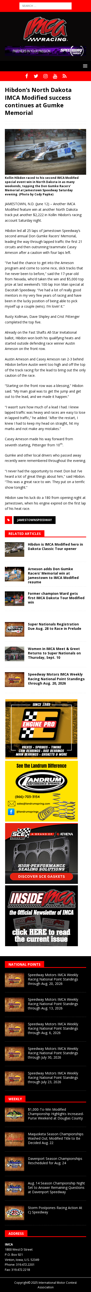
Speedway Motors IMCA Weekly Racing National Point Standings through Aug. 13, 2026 (53, 1003)
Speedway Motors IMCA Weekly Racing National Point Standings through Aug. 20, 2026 (56, 678)
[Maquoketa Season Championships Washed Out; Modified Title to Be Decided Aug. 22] (14, 1139)
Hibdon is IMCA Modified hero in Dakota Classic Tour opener (55, 546)
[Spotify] (64, 76)
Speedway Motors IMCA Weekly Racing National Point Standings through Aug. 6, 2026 (53, 1028)
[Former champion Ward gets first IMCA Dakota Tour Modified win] (14, 598)
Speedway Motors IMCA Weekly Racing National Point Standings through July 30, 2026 (53, 1053)
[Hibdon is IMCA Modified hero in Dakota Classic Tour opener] (14, 549)
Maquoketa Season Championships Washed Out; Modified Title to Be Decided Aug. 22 (55, 1138)
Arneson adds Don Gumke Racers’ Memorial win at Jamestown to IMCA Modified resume (53, 576)
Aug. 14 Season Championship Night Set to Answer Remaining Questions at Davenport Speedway (56, 1187)
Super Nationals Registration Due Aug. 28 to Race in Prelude (54, 626)
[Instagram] (45, 76)
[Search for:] (45, 5)
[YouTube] (55, 76)
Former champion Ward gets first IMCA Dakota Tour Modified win (56, 598)
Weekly (15, 1099)
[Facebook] (26, 76)
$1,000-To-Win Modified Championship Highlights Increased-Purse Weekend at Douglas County (56, 1113)
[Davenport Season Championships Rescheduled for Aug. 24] (14, 1163)
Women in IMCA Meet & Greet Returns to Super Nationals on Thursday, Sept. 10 (54, 653)
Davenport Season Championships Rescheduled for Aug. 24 (55, 1160)
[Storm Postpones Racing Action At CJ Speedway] (14, 1213)
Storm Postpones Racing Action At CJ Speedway (55, 1209)
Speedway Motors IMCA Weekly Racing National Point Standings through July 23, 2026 (53, 1077)
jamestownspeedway (34, 520)
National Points (24, 964)
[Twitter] (36, 76)
